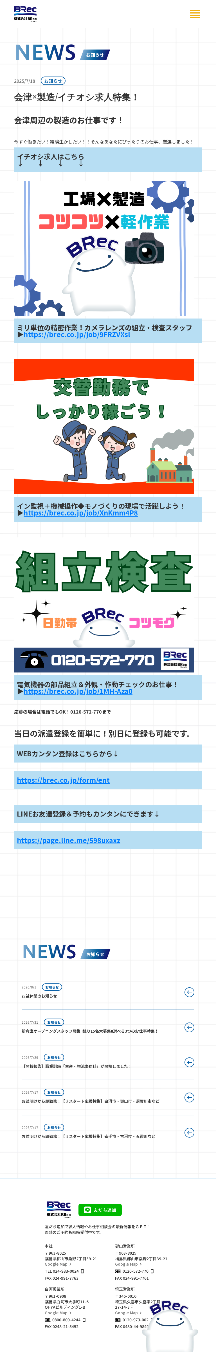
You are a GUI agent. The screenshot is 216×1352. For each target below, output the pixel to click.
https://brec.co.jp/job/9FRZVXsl (77, 334)
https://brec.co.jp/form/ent (63, 780)
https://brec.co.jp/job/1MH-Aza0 (78, 691)
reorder (195, 14)
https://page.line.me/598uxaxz (68, 840)
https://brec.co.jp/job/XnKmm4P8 (81, 512)
